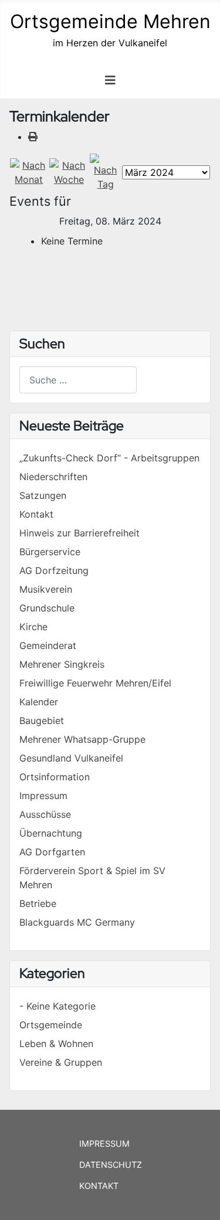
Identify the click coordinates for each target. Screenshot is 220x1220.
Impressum (104, 1143)
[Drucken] (33, 136)
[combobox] (78, 379)
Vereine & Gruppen (60, 1062)
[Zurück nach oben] (199, 1198)
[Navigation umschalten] (110, 80)
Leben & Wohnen (56, 1043)
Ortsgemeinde (50, 1025)
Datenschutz (110, 1165)
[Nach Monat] (29, 172)
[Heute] (105, 172)
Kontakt (99, 1186)
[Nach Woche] (69, 172)
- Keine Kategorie (57, 1006)
